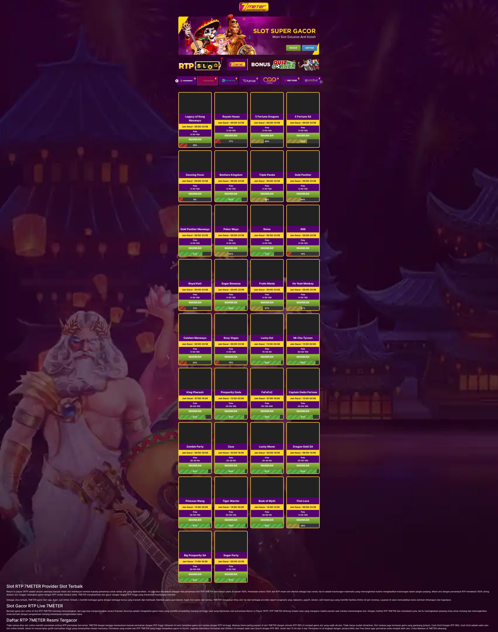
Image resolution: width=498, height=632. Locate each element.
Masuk (293, 48)
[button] (177, 81)
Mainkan (195, 139)
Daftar (309, 48)
